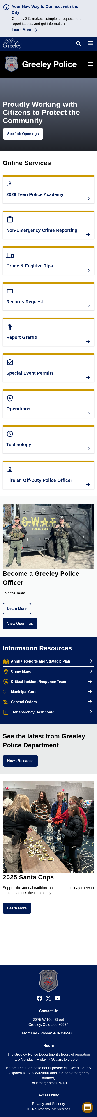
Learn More (21, 30)
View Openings (20, 623)
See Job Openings (23, 134)
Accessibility (49, 1095)
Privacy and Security (48, 1104)
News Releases (20, 761)
